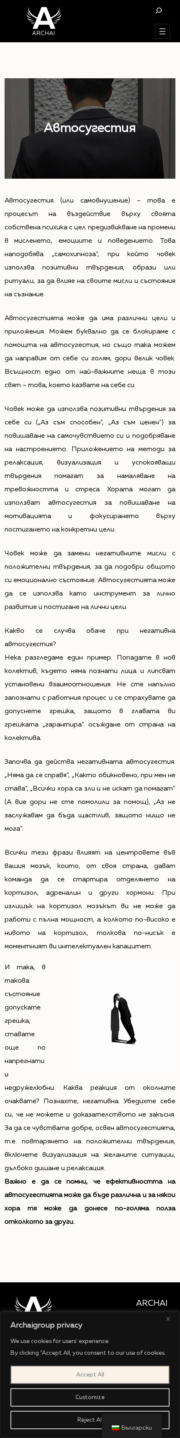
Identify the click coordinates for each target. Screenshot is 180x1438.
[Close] (171, 1319)
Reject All (90, 1420)
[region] (90, 1375)
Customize (90, 1397)
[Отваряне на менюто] (162, 31)
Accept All (90, 1375)
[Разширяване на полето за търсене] (158, 10)
